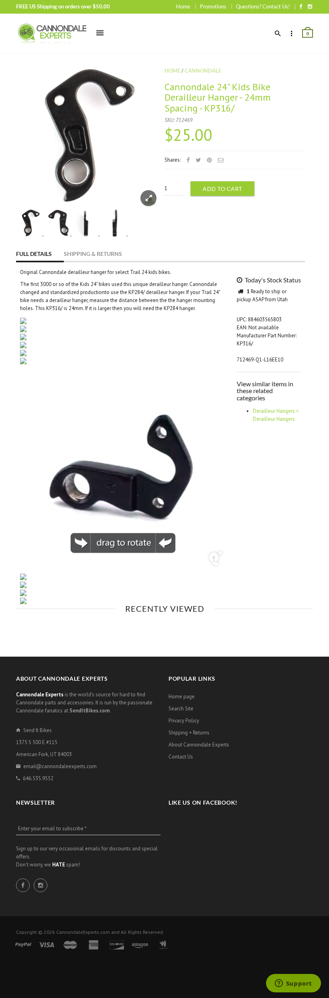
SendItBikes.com (89, 710)
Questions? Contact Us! (263, 6)
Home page (182, 696)
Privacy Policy (184, 720)
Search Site (181, 708)
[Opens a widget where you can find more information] (293, 984)
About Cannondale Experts (199, 744)
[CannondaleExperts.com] (52, 33)
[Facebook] (300, 6)
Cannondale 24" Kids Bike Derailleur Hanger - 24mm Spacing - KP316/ (217, 97)
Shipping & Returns (93, 253)
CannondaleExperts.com (83, 932)
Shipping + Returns (189, 732)
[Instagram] (310, 6)
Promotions (213, 6)
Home (183, 6)
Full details (34, 253)
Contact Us (181, 756)
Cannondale (203, 70)
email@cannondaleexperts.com (60, 766)
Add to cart (222, 188)
